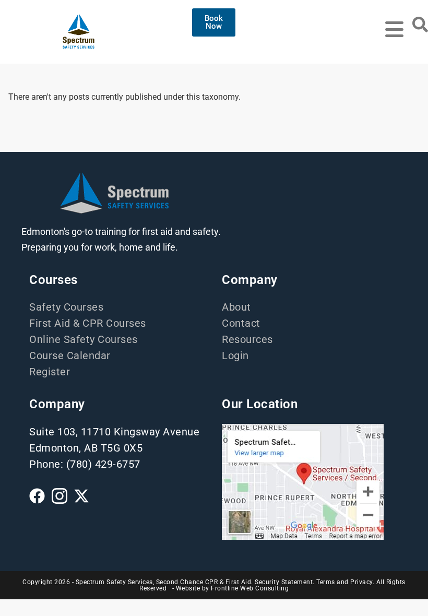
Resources (247, 339)
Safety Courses (66, 307)
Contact (241, 323)
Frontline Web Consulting (250, 588)
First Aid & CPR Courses (87, 323)
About (236, 307)
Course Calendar (70, 355)
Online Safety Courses (83, 339)
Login (235, 355)
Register (49, 371)
